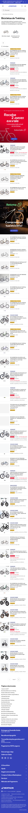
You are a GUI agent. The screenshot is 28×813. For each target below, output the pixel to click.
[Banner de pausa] (24, 2)
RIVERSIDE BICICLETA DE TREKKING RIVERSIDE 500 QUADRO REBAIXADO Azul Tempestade (18, 81)
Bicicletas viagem (6, 36)
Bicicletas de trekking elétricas (15, 36)
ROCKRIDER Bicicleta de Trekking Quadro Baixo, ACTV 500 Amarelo (18, 237)
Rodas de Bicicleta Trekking (7, 692)
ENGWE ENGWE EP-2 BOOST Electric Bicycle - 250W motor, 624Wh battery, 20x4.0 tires (18, 501)
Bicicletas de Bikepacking (7, 711)
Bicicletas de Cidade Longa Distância (10, 694)
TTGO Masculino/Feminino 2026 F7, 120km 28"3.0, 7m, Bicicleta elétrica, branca (18, 552)
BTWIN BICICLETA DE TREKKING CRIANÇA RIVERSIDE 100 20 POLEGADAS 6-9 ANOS (17, 177)
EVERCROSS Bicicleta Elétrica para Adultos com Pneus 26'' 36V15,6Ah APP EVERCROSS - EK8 (18, 526)
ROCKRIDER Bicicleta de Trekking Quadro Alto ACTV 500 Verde (18, 188)
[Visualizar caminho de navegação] (1, 14)
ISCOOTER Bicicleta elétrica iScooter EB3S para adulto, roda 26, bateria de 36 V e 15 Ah (18, 318)
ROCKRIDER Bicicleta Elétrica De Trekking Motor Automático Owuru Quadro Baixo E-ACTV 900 (18, 358)
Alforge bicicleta (5, 698)
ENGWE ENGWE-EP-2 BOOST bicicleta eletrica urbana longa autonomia (17, 654)
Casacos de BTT (5, 688)
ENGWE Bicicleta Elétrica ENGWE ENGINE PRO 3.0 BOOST (17, 641)
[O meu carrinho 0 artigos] (25, 6)
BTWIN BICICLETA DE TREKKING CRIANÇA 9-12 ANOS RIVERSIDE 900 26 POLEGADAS (18, 459)
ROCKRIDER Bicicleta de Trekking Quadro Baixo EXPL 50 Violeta (18, 344)
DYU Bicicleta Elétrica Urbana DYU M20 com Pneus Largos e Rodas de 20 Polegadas (18, 613)
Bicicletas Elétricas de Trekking (8, 690)
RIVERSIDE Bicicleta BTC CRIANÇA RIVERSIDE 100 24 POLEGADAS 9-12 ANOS (18, 251)
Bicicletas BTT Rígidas (6, 724)
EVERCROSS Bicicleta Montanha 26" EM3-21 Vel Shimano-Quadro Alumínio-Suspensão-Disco (18, 374)
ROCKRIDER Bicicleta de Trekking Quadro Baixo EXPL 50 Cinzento (18, 303)
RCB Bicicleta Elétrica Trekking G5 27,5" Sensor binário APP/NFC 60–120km (18, 391)
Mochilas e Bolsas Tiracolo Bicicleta (9, 715)
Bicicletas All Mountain (6, 703)
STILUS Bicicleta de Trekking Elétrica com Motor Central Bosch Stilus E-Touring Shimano (18, 406)
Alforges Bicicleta (5, 696)
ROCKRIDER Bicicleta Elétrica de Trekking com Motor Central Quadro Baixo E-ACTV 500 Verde (18, 585)
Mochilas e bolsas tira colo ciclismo (9, 719)
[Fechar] (26, 2)
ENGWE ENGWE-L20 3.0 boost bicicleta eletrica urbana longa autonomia (17, 667)
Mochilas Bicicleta (5, 702)
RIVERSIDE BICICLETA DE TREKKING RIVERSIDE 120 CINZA (18, 275)
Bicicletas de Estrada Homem (8, 722)
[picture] (4, 53)
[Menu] (2, 6)
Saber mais (14, 138)
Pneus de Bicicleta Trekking (7, 700)
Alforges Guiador (5, 709)
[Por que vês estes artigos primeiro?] (2, 46)
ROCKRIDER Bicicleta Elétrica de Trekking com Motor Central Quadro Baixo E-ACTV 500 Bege (18, 161)
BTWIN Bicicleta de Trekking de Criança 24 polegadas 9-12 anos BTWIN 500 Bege (17, 538)
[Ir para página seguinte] (18, 679)
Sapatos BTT (4, 717)
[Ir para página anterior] (9, 679)
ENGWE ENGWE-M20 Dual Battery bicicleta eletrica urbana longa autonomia (18, 600)
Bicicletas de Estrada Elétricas (8, 713)
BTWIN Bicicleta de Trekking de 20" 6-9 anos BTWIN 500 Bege (18, 263)
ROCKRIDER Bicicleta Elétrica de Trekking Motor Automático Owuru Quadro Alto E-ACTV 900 (18, 488)
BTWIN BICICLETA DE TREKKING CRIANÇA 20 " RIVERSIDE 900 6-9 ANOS (18, 418)
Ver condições (14, 230)
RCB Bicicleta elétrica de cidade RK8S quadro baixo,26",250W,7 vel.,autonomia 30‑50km (17, 148)
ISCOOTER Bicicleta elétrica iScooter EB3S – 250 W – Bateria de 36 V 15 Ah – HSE (18, 513)
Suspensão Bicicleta (6, 705)
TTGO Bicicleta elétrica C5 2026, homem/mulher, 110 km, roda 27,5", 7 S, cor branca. (18, 569)
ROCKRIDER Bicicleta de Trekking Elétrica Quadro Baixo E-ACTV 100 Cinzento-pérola (18, 52)
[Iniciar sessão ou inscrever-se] (22, 6)
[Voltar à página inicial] (12, 6)
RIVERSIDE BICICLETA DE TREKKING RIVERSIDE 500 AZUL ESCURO (18, 65)
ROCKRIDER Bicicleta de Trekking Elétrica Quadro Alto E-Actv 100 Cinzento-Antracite (18, 98)
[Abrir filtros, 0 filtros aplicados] (3, 42)
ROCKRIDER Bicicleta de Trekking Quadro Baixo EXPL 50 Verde (18, 287)
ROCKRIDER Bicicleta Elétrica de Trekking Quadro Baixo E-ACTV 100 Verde (18, 332)
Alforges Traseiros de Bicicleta (8, 720)
